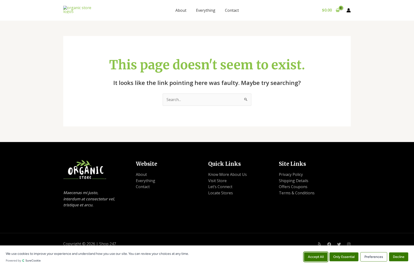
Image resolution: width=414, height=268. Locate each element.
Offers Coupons (293, 186)
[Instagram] (349, 244)
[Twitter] (339, 244)
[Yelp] (319, 244)
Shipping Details (293, 180)
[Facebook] (329, 244)
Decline (398, 257)
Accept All (316, 257)
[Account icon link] (348, 10)
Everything (205, 10)
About (180, 10)
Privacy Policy (291, 174)
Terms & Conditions (297, 193)
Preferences (373, 257)
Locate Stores (220, 193)
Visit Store (217, 180)
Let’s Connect (220, 186)
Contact (232, 10)
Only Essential (344, 257)
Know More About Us (227, 174)
